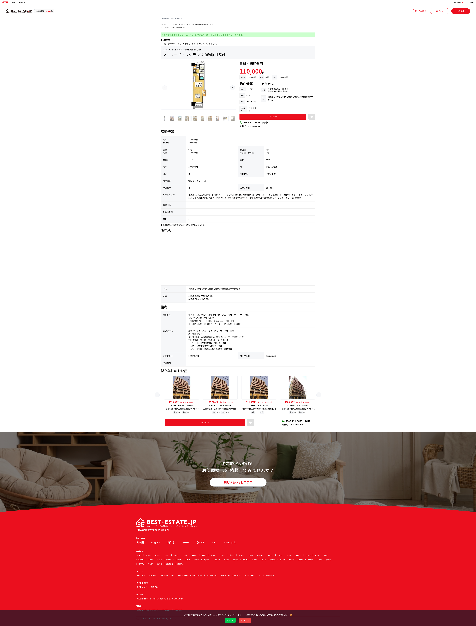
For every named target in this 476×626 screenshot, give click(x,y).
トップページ (165, 24)
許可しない (245, 620)
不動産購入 (270, 575)
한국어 (186, 542)
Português (230, 542)
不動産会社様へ (142, 598)
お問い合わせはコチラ (238, 482)
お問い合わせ (272, 117)
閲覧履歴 (152, 575)
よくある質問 (212, 575)
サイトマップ (141, 587)
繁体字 (201, 542)
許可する (230, 620)
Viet (214, 542)
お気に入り (140, 575)
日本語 (140, 542)
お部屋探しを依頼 (167, 575)
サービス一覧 (456, 2)
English (155, 542)
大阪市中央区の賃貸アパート (201, 24)
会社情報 (470, 2)
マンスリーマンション (253, 575)
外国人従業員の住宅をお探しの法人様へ (168, 598)
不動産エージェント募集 (230, 575)
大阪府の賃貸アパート (180, 24)
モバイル (22, 2)
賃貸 (13, 2)
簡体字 (171, 542)
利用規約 (154, 587)
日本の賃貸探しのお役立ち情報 (190, 575)
